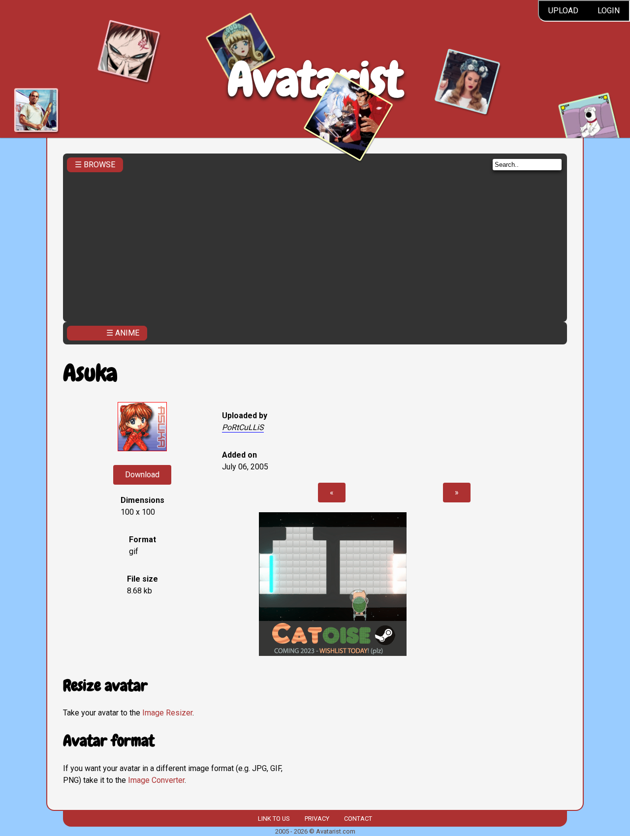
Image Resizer (167, 712)
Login (609, 10)
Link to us (273, 818)
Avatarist (315, 79)
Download (142, 474)
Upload (563, 10)
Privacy (317, 818)
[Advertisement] (315, 244)
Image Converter (156, 780)
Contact (358, 818)
